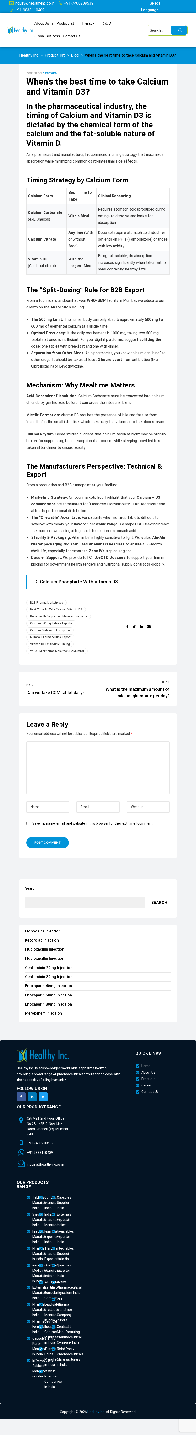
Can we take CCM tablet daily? (61, 689)
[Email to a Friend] (149, 626)
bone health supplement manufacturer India (58, 616)
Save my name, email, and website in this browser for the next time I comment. (92, 823)
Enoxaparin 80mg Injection (48, 1004)
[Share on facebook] (127, 626)
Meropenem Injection (43, 1013)
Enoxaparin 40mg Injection (48, 986)
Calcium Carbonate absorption (50, 630)
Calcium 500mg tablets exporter (51, 623)
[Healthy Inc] (43, 1055)
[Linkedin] (32, 1096)
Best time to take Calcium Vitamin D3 (56, 609)
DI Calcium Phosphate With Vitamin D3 (76, 582)
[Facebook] (21, 1096)
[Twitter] (43, 1096)
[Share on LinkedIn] (141, 626)
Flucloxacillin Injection (44, 949)
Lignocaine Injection (43, 931)
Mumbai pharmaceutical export (50, 637)
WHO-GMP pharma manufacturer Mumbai (57, 651)
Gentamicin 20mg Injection (48, 967)
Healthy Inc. (96, 1412)
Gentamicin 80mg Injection (48, 976)
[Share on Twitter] (134, 626)
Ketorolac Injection (42, 940)
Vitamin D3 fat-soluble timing (50, 644)
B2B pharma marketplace (46, 602)
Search (30, 888)
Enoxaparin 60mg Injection (48, 995)
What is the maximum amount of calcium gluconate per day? (135, 689)
